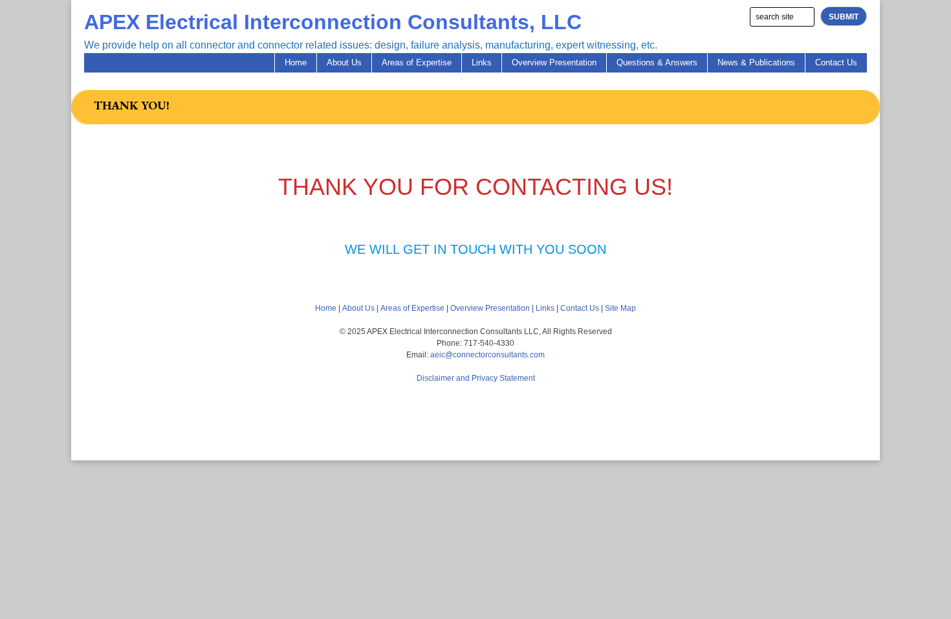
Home (296, 62)
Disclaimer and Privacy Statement (476, 378)
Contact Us (836, 62)
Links (482, 62)
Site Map (620, 308)
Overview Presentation (554, 62)
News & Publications (756, 62)
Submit (843, 16)
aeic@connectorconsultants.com (487, 354)
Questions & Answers (657, 62)
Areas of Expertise (417, 62)
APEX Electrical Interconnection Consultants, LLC (333, 22)
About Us (344, 62)
